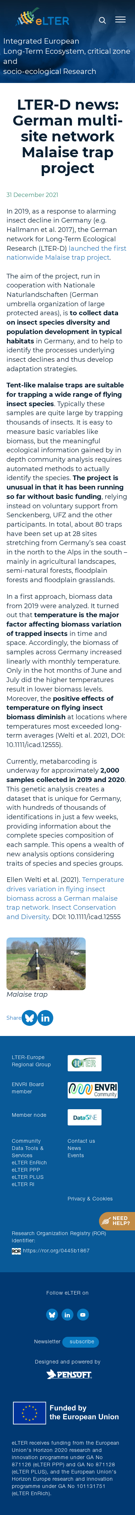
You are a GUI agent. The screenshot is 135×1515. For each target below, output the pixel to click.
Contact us (81, 1141)
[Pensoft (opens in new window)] (67, 1374)
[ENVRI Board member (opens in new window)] (93, 1088)
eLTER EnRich (29, 1163)
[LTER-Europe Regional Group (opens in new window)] (93, 1061)
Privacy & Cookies (90, 1199)
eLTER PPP (26, 1170)
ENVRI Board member (28, 1089)
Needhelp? (121, 1221)
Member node (29, 1115)
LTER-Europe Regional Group (31, 1061)
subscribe (82, 1342)
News (74, 1148)
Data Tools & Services (28, 1152)
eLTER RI (23, 1184)
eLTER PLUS (28, 1177)
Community (26, 1141)
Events (76, 1156)
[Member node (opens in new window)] (93, 1115)
